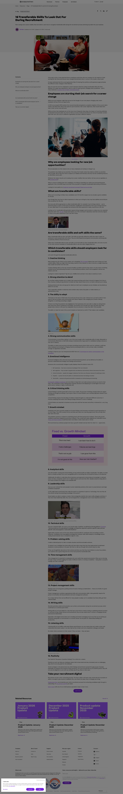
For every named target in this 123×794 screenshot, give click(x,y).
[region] (23, 785)
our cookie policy (12, 786)
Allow (40, 789)
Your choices (5, 789)
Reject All (30, 789)
